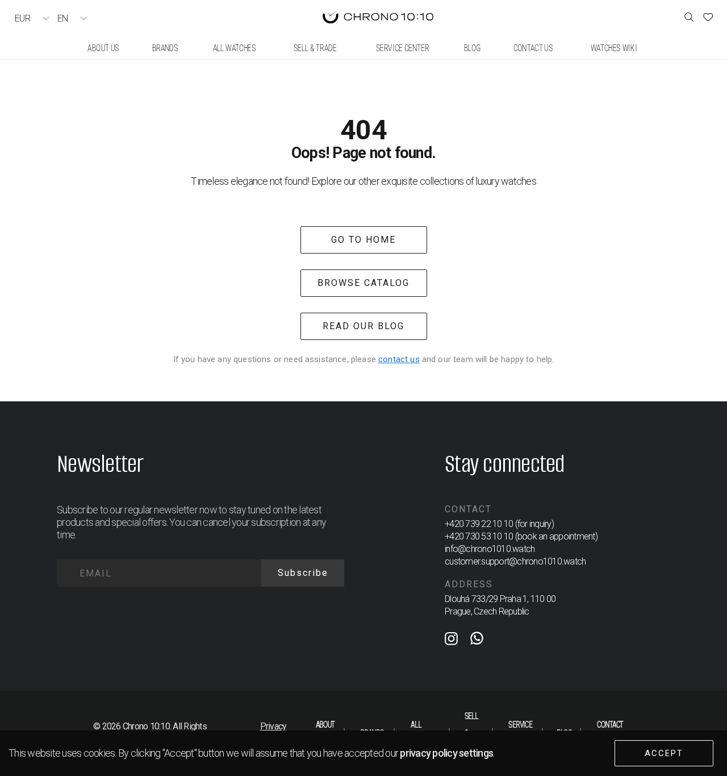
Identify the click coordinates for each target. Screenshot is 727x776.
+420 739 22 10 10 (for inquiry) (499, 523)
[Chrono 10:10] (378, 18)
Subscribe (303, 572)
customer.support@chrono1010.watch (515, 561)
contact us (399, 359)
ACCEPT (664, 753)
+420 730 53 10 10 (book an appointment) (521, 536)
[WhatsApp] (476, 641)
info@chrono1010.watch (489, 548)
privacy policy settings (446, 753)
